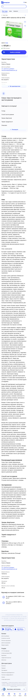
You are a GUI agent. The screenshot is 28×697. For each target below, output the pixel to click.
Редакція (3, 668)
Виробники (3, 655)
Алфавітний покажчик (6, 657)
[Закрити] (24, 689)
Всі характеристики (15, 86)
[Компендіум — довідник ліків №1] (5, 2)
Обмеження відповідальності (7, 672)
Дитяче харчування (5, 642)
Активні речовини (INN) (6, 653)
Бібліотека (3, 660)
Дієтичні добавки (5, 636)
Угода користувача (5, 679)
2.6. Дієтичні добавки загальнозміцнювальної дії (9, 69)
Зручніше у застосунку (13, 689)
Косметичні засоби (5, 638)
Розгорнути (15, 129)
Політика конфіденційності (7, 674)
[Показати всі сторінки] (25, 15)
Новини (3, 677)
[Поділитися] (25, 25)
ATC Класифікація (5, 650)
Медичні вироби (5, 645)
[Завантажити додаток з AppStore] (19, 629)
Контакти (3, 665)
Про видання (4, 670)
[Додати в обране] (25, 21)
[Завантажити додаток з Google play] (7, 629)
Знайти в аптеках (15, 52)
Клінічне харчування (6, 640)
